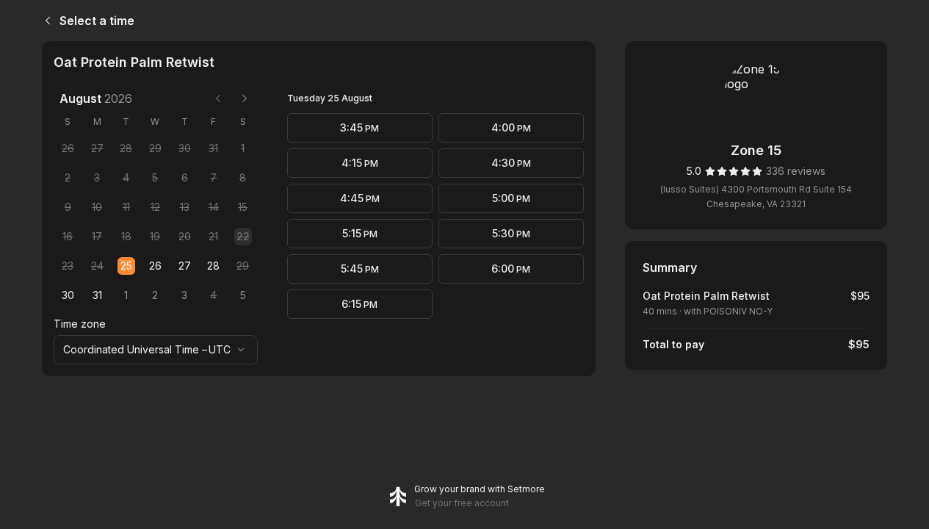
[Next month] (244, 98)
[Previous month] (218, 98)
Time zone (80, 323)
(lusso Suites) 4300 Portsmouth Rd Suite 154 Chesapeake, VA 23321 (756, 196)
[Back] (44, 20)
